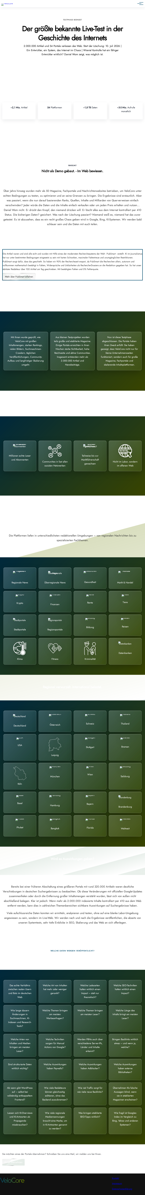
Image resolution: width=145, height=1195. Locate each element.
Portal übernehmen (13, 1162)
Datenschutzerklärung (122, 1188)
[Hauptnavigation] (139, 3)
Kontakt (115, 1178)
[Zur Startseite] (7, 3)
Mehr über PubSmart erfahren (19, 276)
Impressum (117, 1183)
